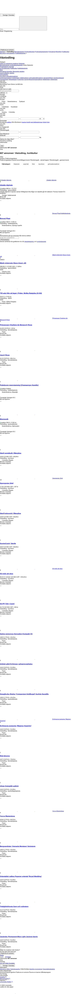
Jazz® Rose (5, 355)
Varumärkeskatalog (49, 969)
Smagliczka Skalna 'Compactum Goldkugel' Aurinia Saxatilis (24, 694)
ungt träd (26, 164)
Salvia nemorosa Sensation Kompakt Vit (16, 634)
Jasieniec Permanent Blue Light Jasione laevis (19, 937)
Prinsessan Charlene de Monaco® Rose (16, 325)
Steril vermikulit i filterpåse (10, 453)
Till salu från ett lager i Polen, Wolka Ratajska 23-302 (21, 293)
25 (6, 957)
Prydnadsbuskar (29, 51)
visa (2, 146)
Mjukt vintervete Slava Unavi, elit (13, 263)
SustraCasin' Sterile (8, 543)
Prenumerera (5, 239)
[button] (36, 40)
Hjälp (6, 963)
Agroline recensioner (35, 969)
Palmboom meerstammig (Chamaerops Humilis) (19, 385)
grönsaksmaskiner (53, 164)
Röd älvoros (5, 756)
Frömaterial (51, 51)
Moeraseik (4, 419)
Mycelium (3, 53)
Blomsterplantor (19, 51)
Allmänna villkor (5, 969)
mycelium (41, 164)
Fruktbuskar (65, 51)
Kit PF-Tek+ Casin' (7, 604)
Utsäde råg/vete (6, 185)
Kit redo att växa (6, 574)
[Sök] (33, 23)
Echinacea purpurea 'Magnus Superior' (16, 726)
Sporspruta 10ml (6, 483)
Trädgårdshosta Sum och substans (14, 906)
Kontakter (12, 963)
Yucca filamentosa (7, 816)
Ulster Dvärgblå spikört (9, 786)
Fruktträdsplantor (20, 53)
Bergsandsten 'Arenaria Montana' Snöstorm (17, 846)
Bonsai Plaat (5, 218)
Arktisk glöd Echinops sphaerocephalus (16, 664)
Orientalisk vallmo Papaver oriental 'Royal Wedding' (21, 876)
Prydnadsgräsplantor (41, 51)
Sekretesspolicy (15, 969)
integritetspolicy (29, 241)
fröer (33, 164)
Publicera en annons (7, 953)
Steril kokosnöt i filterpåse (10, 513)
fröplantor (17, 164)
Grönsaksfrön (10, 53)
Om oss (2, 963)
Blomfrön (58, 51)
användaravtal (41, 241)
